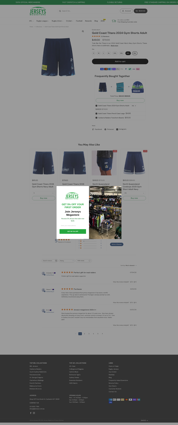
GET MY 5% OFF (72, 231)
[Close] (119, 188)
